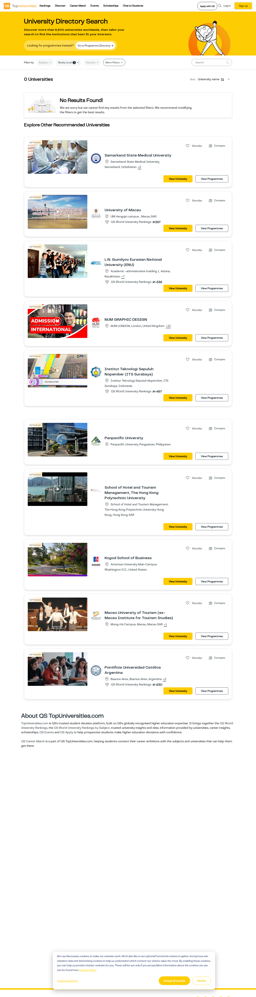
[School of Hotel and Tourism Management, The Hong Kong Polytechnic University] (96, 490)
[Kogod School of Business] (96, 561)
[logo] (20, 6)
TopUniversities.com (34, 723)
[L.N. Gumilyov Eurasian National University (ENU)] (96, 262)
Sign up (243, 5)
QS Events (47, 732)
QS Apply (66, 732)
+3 (164, 679)
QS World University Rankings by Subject (82, 728)
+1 (165, 624)
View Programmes (212, 179)
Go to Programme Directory (94, 45)
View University (178, 179)
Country (91, 62)
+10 (168, 326)
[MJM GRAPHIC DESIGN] (96, 322)
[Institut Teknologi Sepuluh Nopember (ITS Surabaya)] (96, 372)
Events (95, 5)
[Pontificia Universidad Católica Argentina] (96, 670)
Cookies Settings (67, 981)
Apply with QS (207, 6)
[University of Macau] (96, 213)
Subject (44, 62)
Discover (60, 5)
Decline (201, 980)
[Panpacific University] (96, 441)
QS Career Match (33, 741)
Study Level (66, 62)
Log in (227, 5)
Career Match (78, 5)
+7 (123, 277)
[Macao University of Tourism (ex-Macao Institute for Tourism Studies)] (96, 615)
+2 (139, 167)
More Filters (113, 62)
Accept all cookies (174, 980)
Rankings (45, 5)
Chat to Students (133, 5)
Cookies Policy (88, 970)
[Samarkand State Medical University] (96, 158)
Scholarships (110, 5)
